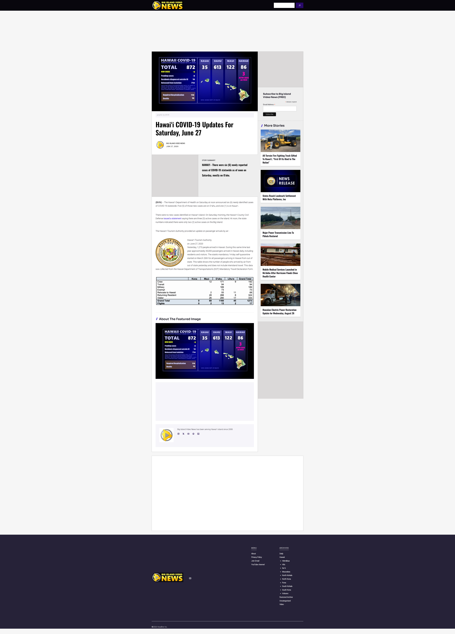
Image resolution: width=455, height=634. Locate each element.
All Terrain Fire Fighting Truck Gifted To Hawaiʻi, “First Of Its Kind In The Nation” (280, 159)
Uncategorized (285, 601)
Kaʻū (284, 568)
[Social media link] (178, 434)
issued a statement (172, 218)
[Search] (299, 5)
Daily (281, 554)
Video (282, 604)
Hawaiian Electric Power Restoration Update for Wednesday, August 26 (279, 311)
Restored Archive (286, 597)
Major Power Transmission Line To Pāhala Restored (278, 234)
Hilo (283, 564)
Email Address (269, 104)
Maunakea (286, 572)
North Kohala (287, 575)
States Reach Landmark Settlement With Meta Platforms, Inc (279, 197)
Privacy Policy (256, 557)
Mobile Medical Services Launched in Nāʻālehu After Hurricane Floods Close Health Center (280, 273)
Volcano (285, 593)
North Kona (286, 579)
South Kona (286, 590)
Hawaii (282, 557)
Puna (284, 583)
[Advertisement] (227, 31)
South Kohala (287, 586)
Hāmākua (286, 561)
